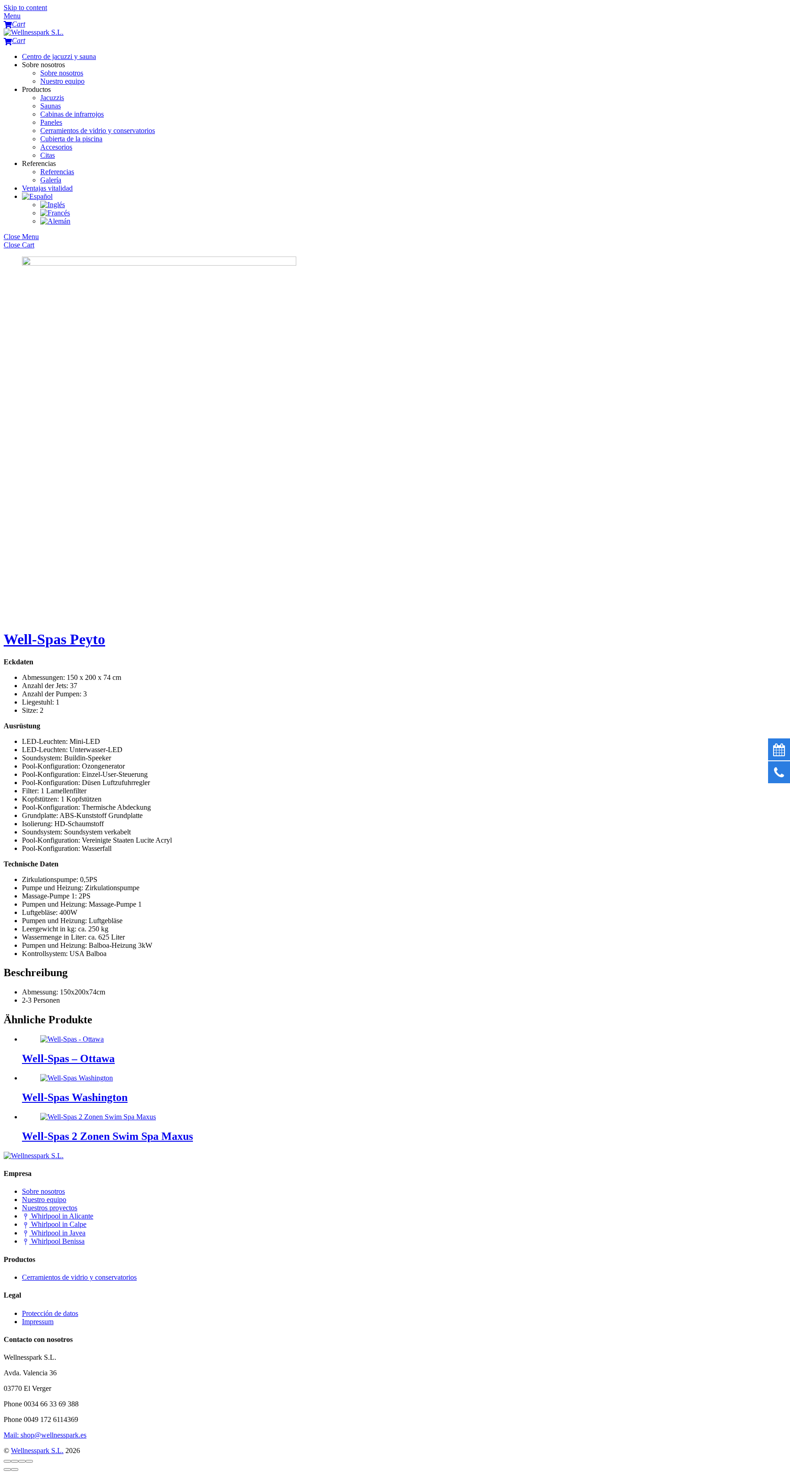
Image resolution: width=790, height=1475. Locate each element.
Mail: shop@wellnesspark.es (45, 1435)
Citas (47, 155)
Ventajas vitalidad (47, 188)
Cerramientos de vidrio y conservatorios (97, 130)
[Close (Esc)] (7, 1461)
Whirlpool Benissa (57, 1241)
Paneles (51, 122)
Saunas (50, 106)
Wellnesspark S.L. (37, 1450)
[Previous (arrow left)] (7, 1469)
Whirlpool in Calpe (57, 1224)
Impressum (37, 1321)
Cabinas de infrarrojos (72, 114)
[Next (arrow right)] (14, 1469)
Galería (50, 180)
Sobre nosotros (61, 73)
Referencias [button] (39, 163)
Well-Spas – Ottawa (68, 1058)
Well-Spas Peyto (54, 639)
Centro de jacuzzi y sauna (59, 56)
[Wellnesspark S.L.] (34, 32)
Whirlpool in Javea (57, 1233)
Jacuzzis (52, 98)
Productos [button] (36, 89)
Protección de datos (50, 1313)
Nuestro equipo (62, 81)
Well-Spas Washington (75, 1097)
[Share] (14, 1461)
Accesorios (56, 147)
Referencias (57, 172)
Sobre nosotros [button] (43, 65)
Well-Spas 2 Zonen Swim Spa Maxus (107, 1136)
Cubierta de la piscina (71, 139)
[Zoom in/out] (29, 1461)
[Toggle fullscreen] (22, 1461)
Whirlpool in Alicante (61, 1216)
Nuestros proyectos (49, 1208)
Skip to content (25, 7)
